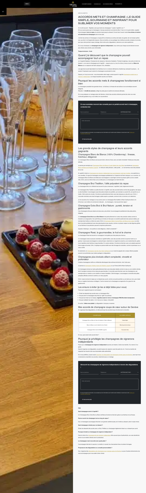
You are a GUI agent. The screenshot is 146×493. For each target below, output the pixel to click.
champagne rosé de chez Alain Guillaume (99, 251)
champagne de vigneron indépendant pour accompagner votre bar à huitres (110, 173)
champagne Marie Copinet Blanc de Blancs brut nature (119, 221)
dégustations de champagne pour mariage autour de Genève (105, 451)
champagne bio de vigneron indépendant (99, 435)
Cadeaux (97, 4)
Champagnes (86, 4)
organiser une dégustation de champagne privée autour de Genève (114, 355)
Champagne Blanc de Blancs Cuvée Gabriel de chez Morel (109, 165)
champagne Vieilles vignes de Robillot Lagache (98, 265)
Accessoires (108, 4)
